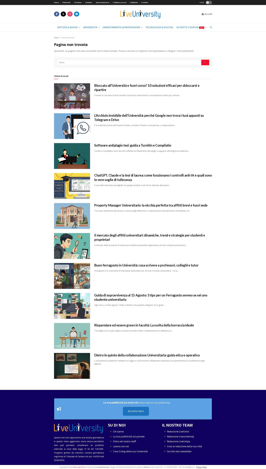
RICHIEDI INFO (136, 411)
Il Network (66, 2)
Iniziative (88, 2)
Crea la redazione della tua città (184, 446)
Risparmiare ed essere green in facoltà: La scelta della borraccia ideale (144, 325)
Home (56, 2)
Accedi (208, 13)
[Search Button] (205, 62)
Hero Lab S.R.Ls (80, 467)
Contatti (144, 2)
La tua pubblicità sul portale (128, 436)
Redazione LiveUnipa (178, 441)
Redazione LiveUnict (178, 431)
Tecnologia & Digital (159, 27)
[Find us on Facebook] (56, 14)
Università (90, 27)
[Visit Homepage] (140, 14)
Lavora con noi (121, 446)
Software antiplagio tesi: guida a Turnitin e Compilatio (132, 145)
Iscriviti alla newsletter (179, 451)
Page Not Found (68, 38)
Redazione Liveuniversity (180, 436)
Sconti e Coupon (190, 27)
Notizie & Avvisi (67, 27)
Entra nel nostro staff (124, 441)
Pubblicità (134, 2)
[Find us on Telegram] (76, 14)
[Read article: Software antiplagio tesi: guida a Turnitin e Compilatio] (72, 156)
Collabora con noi (119, 2)
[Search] (211, 27)
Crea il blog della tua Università (130, 451)
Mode (202, 2)
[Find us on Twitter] (63, 14)
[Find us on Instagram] (70, 14)
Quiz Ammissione (102, 2)
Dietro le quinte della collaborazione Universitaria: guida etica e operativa (147, 355)
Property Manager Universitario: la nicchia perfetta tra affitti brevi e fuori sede (151, 205)
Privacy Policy (201, 467)
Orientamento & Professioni (121, 27)
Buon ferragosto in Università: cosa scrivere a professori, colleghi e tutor (146, 265)
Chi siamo (78, 2)
